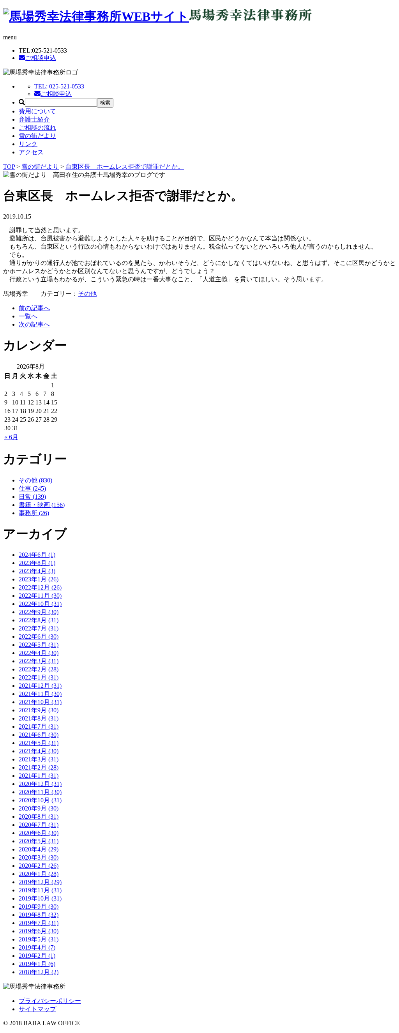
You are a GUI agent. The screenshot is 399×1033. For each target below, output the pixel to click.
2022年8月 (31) (38, 620)
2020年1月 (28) (38, 874)
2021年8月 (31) (38, 718)
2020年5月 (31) (38, 841)
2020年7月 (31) (38, 824)
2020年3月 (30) (38, 857)
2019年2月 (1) (37, 955)
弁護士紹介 (34, 119)
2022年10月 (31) (40, 603)
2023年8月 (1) (37, 563)
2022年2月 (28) (38, 669)
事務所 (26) (34, 513)
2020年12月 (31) (40, 783)
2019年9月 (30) (38, 906)
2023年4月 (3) (37, 571)
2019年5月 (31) (38, 939)
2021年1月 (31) (38, 775)
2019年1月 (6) (37, 964)
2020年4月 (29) (38, 849)
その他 (87, 293)
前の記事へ (34, 308)
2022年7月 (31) (38, 628)
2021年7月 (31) (38, 726)
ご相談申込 (40, 58)
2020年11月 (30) (40, 792)
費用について (37, 111)
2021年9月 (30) (38, 710)
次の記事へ (34, 324)
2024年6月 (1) (37, 554)
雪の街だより (37, 135)
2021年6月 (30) (38, 734)
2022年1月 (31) (38, 677)
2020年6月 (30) (38, 833)
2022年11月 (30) (40, 595)
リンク (28, 144)
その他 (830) (35, 480)
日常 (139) (32, 496)
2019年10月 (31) (40, 898)
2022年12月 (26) (40, 587)
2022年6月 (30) (38, 636)
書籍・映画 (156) (42, 504)
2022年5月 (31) (38, 644)
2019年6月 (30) (38, 931)
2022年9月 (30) (38, 612)
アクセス (31, 152)
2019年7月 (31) (38, 923)
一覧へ (28, 316)
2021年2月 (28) (38, 767)
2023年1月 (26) (38, 579)
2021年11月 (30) (40, 693)
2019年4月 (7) (37, 947)
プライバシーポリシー (50, 1001)
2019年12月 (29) (40, 882)
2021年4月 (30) (38, 751)
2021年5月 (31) (38, 743)
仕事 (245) (32, 488)
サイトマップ (37, 1009)
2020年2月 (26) (38, 865)
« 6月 (11, 437)
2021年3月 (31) (38, 759)
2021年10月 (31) (40, 702)
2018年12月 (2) (38, 972)
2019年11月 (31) (40, 890)
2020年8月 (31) (38, 816)
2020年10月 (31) (40, 800)
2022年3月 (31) (38, 661)
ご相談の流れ (37, 127)
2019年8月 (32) (38, 914)
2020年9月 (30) (38, 808)
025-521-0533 (59, 86)
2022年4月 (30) (38, 653)
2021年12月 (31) (40, 685)
